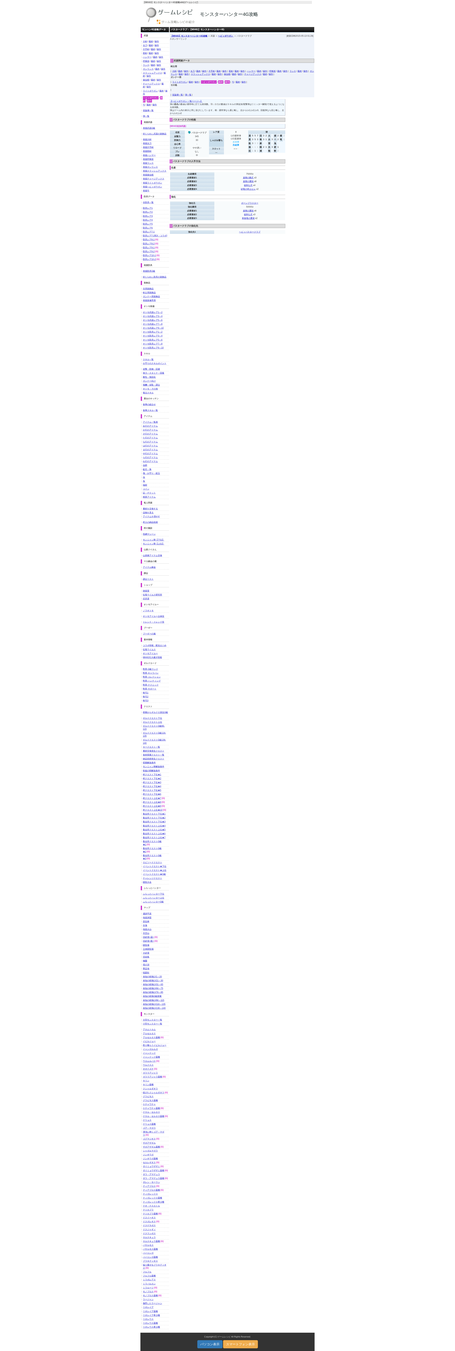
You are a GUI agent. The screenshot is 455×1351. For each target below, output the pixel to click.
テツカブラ (148, 1210)
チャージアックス (252, 74)
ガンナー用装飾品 (151, 296)
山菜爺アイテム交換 (152, 555)
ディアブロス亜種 (151, 1190)
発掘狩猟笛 (148, 159)
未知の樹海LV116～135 (154, 1004)
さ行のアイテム (150, 434)
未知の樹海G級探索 (152, 996)
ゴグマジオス (149, 1139)
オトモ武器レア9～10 (153, 328)
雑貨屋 (146, 591)
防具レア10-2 (149, 259)
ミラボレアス (149, 1279)
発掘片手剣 (148, 147)
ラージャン (148, 1299)
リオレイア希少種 (151, 1315)
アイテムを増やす (151, 516)
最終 (180, 71)
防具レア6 (148, 228)
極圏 (145, 961)
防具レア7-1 (149, 232)
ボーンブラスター (249, 203)
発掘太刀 (147, 143)
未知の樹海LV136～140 (154, 1008)
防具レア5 (148, 224)
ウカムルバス (149, 1061)
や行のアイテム (150, 453)
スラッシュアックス (200, 74)
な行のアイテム (150, 442)
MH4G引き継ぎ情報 (152, 657)
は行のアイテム (150, 445)
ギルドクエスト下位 (152, 718)
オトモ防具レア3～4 (152, 336)
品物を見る (148, 512)
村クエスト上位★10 (152, 810)
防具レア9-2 (149, 251)
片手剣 (211, 71)
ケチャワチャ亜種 (151, 1108)
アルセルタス (149, 1033)
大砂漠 (146, 953)
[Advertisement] (242, 49)
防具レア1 (148, 208)
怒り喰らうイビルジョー (154, 1045)
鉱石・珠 (147, 469)
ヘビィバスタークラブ (249, 232)
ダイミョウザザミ (151, 1166)
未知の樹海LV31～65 (153, 984)
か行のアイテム (150, 430)
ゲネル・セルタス (151, 1112)
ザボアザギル (149, 1143)
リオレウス (148, 1319)
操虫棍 (227, 74)
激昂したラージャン (152, 1303)
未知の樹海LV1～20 (152, 976)
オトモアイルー (150, 653)
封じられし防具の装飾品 (154, 277)
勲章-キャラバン (151, 673)
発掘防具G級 (149, 271)
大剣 (174, 71)
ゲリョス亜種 (149, 1124)
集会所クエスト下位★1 (154, 814)
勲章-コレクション (152, 677)
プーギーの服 (149, 633)
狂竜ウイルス (149, 649)
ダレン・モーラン (151, 1182)
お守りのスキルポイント (154, 363)
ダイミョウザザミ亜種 (153, 1170)
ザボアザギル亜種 (151, 1147)
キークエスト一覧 (151, 747)
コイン (146, 489)
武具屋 (146, 598)
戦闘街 (146, 972)
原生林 (146, 921)
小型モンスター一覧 (152, 1023)
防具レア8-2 (149, 243)
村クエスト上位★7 (152, 798)
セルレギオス (149, 1162)
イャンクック (149, 1053)
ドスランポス (149, 1233)
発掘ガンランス (150, 167)
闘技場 (146, 945)
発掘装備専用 (149, 300)
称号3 (145, 700)
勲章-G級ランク (150, 669)
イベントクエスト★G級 (154, 874)
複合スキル (148, 392)
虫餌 (145, 465)
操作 (186, 71)
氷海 (145, 925)
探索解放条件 (149, 762)
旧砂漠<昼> (148, 937)
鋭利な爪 (248, 185)
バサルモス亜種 (150, 1249)
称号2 (145, 696)
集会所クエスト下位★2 (154, 818)
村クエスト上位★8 (152, 802)
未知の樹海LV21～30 (153, 980)
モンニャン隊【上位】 (153, 543)
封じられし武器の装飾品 (154, 134)
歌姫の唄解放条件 (151, 770)
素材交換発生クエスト (153, 751)
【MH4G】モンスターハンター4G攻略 (189, 36)
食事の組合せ (149, 404)
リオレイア (148, 1307)
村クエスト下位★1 (152, 774)
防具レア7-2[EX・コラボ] (155, 235)
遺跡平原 (147, 913)
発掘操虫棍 (148, 175)
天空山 (146, 933)
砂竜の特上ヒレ (248, 189)
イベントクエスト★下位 (154, 866)
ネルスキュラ (149, 1237)
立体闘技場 (148, 949)
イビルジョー (149, 1041)
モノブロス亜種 (150, 1295)
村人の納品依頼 (150, 522)
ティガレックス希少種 (153, 1202)
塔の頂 (146, 964)
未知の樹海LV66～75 (153, 988)
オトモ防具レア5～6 (152, 340)
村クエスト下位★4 (152, 786)
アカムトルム (149, 1029)
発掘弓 (146, 190)
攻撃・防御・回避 (151, 369)
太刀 (192, 71)
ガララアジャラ (150, 1073)
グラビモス (148, 1096)
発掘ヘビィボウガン (152, 187)
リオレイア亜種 (150, 1311)
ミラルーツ (148, 1287)
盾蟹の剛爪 (248, 177)
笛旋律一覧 (177, 95)
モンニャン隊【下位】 (153, 540)
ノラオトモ (148, 610)
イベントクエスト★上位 (154, 870)
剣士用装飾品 (149, 292)
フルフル (147, 1272)
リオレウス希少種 (151, 1327)
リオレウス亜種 (150, 1323)
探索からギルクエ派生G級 (155, 712)
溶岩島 (146, 957)
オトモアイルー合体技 (153, 616)
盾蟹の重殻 (248, 181)
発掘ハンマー (149, 155)
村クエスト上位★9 (152, 806)
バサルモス (148, 1245)
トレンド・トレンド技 (153, 622)
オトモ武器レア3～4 (152, 316)
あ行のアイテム (150, 426)
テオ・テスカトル (151, 1206)
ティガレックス (150, 1194)
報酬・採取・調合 (151, 385)
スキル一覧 (148, 359)
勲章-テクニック (151, 685)
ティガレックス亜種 (152, 1198)
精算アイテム (149, 497)
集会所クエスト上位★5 (154, 829)
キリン (146, 1080)
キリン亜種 (148, 1084)
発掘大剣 (147, 139)
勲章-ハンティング (152, 681)
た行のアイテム (150, 437)
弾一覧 (188, 95)
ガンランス (148, 69)
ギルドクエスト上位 (152, 722)
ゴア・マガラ (149, 1128)
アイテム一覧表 (150, 422)
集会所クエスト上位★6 (154, 833)
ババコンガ (148, 1253)
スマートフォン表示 (240, 1344)
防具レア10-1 (149, 255)
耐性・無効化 (149, 377)
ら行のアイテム (150, 457)
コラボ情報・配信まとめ (154, 645)
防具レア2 (148, 212)
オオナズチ (148, 1069)
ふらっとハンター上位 (153, 898)
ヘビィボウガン (226, 36)
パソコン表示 (210, 1344)
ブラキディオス (150, 1261)
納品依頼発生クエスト (153, 758)
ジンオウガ (148, 1154)
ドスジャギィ (149, 1229)
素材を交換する (150, 508)
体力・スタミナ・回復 (153, 373)
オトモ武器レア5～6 (152, 320)
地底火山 (147, 929)
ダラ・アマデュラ (151, 1174)
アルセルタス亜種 (151, 1037)
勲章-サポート (149, 689)
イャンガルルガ (150, 1049)
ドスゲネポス (149, 1225)
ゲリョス (147, 1120)
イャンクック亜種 (151, 1057)
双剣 (231, 71)
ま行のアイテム (150, 449)
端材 (145, 485)
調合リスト (148, 579)
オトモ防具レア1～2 (152, 332)
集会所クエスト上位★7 (154, 837)
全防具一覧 (148, 202)
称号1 (145, 693)
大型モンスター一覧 (152, 1020)
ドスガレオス (149, 1221)
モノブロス (148, 1291)
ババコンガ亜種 (150, 1257)
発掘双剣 (147, 151)
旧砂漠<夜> (148, 941)
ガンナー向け (149, 381)
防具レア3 (148, 216)
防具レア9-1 (149, 247)
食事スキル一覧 (150, 410)
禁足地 (146, 968)
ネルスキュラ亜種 (151, 1241)
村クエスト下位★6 (152, 794)
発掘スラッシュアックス (154, 171)
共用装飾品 (148, 288)
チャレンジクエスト (152, 878)
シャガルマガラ (150, 1150)
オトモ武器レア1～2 (152, 312)
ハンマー (251, 71)
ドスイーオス (149, 1217)
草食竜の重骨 (248, 218)
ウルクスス (148, 1065)
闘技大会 (147, 882)
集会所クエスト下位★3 (154, 821)
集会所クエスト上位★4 (154, 826)
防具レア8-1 (149, 239)
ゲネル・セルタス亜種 (153, 1116)
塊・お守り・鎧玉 (151, 473)
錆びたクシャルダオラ (153, 1092)
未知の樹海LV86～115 (153, 1000)
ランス (293, 71)
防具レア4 (148, 220)
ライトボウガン (179, 82)
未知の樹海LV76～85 (153, 992)
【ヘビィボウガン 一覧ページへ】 (186, 101)
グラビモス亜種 (150, 1100)
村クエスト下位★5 (152, 790)
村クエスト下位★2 (152, 778)
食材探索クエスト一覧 (153, 755)
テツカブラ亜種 (150, 1213)
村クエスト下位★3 (152, 782)
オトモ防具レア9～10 (153, 347)
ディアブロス (149, 1186)
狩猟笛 (272, 71)
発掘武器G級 (149, 128)
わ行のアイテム (150, 461)
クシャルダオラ (150, 1088)
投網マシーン (149, 534)
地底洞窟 (147, 917)
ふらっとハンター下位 (153, 894)
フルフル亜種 (149, 1276)
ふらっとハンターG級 (153, 901)
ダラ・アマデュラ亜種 (153, 1178)
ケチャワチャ (149, 1104)
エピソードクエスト (152, 862)
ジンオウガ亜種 (150, 1158)
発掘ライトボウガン (152, 183)
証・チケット (149, 493)
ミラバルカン (149, 1284)
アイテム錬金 (149, 567)
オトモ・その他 (150, 389)
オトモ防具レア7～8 (152, 344)
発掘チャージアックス (153, 179)
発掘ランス (148, 163)
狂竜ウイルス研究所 (152, 595)
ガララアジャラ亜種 (152, 1076)
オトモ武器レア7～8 (152, 324)
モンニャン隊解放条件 (153, 766)
